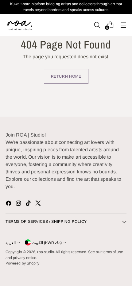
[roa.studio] (19, 24)
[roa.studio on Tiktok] (29, 204)
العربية (11, 243)
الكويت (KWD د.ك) (47, 243)
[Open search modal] (97, 24)
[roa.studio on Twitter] (38, 204)
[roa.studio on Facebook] (9, 204)
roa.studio (45, 252)
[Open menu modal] (123, 24)
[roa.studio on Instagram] (19, 204)
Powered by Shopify (22, 263)
